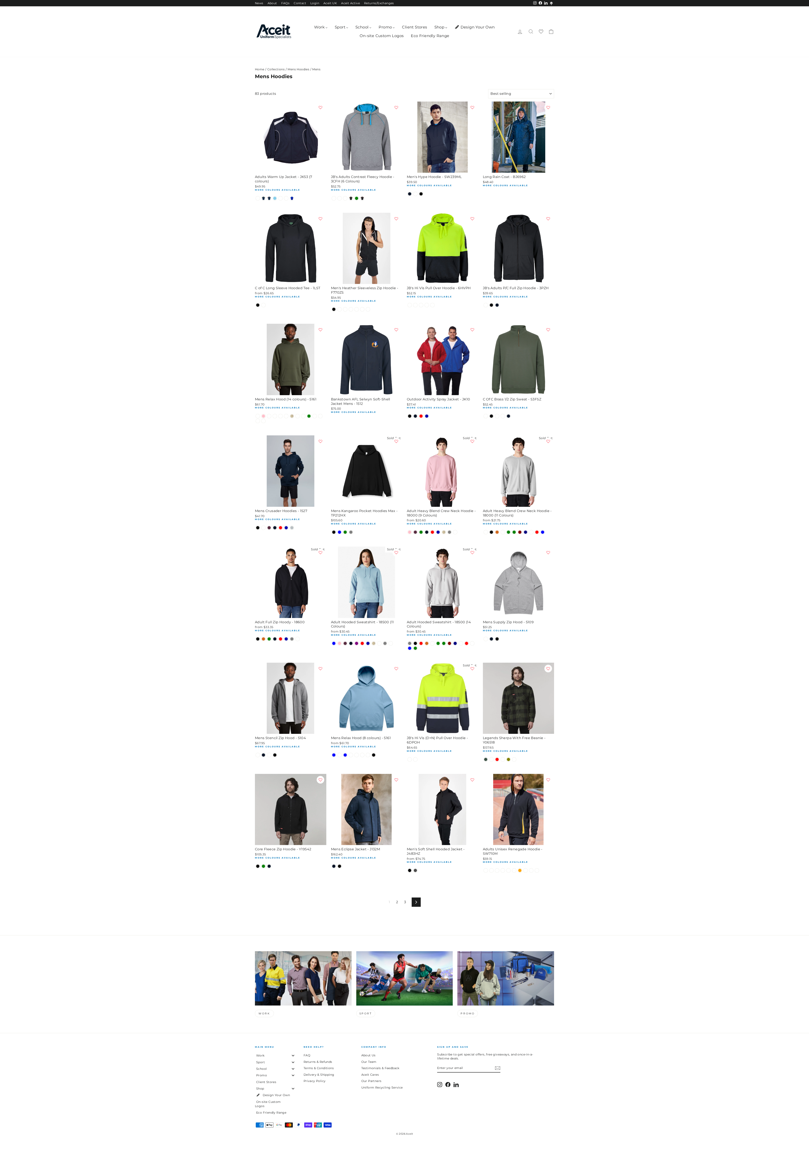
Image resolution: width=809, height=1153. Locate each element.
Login (314, 3)
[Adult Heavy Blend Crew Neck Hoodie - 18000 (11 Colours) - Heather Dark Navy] (526, 532)
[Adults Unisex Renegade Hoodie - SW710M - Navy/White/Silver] (497, 870)
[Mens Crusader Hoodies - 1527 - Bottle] (263, 528)
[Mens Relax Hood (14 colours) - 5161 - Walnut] (269, 416)
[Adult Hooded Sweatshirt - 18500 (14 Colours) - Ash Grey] (410, 643)
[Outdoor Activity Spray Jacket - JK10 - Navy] (415, 416)
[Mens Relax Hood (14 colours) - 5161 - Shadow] (281, 416)
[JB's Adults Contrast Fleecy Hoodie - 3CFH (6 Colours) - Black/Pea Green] (357, 198)
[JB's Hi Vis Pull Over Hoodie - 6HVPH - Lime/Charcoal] (415, 305)
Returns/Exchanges (379, 3)
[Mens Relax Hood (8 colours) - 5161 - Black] (374, 755)
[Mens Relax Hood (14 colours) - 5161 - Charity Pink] (263, 416)
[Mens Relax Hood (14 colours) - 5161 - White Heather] (258, 421)
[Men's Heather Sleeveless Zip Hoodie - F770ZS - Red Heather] (362, 309)
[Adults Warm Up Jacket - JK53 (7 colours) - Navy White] (281, 198)
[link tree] (551, 3)
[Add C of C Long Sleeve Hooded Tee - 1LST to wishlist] (320, 218)
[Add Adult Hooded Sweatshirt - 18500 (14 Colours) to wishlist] (472, 552)
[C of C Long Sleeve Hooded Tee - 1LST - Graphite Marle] (263, 305)
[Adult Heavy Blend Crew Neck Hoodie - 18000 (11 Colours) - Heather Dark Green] (514, 532)
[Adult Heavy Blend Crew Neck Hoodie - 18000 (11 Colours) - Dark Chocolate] (497, 532)
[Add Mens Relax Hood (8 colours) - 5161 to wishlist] (396, 668)
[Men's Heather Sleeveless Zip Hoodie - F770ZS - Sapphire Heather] (368, 309)
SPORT (365, 1013)
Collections (276, 69)
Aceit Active (350, 3)
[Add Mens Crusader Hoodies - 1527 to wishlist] (320, 441)
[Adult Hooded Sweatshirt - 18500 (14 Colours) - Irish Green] (415, 648)
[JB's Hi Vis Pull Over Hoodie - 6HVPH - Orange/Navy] (432, 305)
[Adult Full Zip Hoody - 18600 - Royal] (286, 639)
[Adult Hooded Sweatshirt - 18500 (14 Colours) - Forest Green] (438, 643)
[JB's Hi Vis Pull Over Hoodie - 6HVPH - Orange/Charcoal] (427, 305)
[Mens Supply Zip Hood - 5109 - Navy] (491, 639)
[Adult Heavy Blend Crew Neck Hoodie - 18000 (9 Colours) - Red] (432, 532)
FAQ (307, 1055)
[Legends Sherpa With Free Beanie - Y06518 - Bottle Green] (486, 759)
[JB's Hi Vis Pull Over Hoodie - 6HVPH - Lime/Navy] (421, 305)
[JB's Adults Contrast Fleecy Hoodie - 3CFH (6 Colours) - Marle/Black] (340, 198)
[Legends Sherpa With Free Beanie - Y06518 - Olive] (508, 759)
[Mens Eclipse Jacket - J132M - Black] (340, 866)
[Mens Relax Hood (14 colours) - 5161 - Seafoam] (320, 416)
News (259, 3)
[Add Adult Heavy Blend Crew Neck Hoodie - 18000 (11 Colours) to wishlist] (548, 441)
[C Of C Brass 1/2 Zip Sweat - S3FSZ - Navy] (508, 416)
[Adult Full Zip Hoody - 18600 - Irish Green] (269, 639)
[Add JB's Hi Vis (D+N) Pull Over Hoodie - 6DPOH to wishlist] (472, 668)
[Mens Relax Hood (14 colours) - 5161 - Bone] (263, 421)
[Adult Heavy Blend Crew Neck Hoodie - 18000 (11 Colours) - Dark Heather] (503, 532)
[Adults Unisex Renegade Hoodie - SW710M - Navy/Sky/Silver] (531, 870)
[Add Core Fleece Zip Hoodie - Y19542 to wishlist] (320, 780)
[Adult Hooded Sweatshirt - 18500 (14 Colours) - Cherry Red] (421, 643)
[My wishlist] (541, 31)
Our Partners (371, 1081)
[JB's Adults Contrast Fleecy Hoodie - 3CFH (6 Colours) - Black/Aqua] (345, 198)
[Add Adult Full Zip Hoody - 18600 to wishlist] (320, 552)
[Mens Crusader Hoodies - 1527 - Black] (258, 528)
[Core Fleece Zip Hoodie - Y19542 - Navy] (269, 866)
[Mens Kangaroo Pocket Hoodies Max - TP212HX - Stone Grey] (351, 532)
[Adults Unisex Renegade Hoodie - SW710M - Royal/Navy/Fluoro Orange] (520, 870)
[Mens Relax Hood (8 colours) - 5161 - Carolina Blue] (334, 755)
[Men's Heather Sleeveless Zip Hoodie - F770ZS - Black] (334, 309)
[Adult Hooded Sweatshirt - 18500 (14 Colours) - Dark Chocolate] (427, 643)
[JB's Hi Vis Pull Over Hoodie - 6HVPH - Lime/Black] (410, 305)
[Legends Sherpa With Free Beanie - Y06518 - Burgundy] (491, 759)
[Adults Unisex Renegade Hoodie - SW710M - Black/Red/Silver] (508, 870)
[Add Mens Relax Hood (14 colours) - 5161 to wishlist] (320, 329)
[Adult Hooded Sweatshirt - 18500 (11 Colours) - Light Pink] (340, 643)
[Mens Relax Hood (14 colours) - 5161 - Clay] (298, 416)
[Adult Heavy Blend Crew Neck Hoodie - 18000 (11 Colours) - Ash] (486, 532)
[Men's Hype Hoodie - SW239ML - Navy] (410, 194)
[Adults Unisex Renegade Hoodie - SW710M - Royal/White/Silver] (491, 870)
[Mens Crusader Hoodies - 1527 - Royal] (286, 528)
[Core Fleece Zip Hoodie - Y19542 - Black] (258, 866)
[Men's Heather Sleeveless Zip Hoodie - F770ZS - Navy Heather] (357, 309)
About (272, 3)
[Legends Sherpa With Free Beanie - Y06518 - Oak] (503, 759)
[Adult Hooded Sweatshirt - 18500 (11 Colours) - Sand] (374, 643)
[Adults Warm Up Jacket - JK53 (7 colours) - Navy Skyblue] (275, 198)
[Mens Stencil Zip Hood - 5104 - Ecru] (258, 755)
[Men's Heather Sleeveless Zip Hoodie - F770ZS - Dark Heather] (340, 309)
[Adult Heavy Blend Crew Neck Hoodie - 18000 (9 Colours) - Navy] (427, 532)
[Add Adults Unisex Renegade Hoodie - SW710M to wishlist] (548, 780)
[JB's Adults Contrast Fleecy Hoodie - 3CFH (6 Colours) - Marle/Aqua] (334, 198)
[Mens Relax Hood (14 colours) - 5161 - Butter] (286, 416)
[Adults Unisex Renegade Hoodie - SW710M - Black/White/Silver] (514, 870)
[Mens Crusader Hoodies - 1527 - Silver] (292, 528)
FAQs (285, 3)
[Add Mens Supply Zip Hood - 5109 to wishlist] (548, 552)
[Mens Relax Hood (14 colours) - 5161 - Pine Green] (309, 416)
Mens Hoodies (298, 69)
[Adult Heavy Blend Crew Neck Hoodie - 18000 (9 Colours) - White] (455, 532)
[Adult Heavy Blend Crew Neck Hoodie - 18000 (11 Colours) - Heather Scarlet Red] (537, 532)
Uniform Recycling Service (382, 1087)
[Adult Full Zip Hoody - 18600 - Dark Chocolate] (263, 639)
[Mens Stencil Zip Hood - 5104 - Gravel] (269, 755)
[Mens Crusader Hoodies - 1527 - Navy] (275, 528)
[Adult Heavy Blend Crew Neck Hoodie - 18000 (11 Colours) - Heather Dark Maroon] (520, 532)
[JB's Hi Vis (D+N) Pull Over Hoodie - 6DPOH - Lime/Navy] (410, 759)
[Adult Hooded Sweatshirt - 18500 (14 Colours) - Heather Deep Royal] (461, 643)
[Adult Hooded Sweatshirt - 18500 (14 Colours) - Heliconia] (472, 643)
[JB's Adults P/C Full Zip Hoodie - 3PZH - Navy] (497, 305)
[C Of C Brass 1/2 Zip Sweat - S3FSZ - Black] (491, 416)
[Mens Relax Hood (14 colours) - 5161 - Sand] (292, 416)
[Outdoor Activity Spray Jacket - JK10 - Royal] (427, 416)
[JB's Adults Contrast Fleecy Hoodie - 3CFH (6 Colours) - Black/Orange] (351, 198)
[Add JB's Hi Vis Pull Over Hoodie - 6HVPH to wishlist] (472, 218)
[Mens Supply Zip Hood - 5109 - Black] (497, 639)
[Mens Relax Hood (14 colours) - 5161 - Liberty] (275, 416)
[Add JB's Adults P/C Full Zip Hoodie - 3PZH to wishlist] (548, 218)
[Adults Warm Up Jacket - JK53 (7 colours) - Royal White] (292, 198)
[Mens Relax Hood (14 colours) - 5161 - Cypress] (303, 416)
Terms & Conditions (319, 1068)
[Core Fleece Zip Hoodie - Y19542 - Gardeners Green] (263, 866)
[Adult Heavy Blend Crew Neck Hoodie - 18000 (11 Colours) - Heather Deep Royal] (531, 532)
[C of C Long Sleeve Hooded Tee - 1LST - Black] (258, 305)
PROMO (468, 1013)
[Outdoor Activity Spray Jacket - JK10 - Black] (410, 416)
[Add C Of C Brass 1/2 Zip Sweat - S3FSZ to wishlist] (548, 329)
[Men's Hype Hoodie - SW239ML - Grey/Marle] (415, 194)
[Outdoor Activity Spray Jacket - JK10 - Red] (421, 416)
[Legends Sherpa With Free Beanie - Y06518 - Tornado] (514, 759)
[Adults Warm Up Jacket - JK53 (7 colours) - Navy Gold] (263, 198)
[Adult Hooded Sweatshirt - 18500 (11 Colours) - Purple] (357, 643)
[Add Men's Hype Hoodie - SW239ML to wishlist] (472, 107)
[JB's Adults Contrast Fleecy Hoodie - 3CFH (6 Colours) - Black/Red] (362, 198)
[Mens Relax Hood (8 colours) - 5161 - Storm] (351, 755)
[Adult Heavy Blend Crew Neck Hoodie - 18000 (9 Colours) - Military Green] (421, 532)
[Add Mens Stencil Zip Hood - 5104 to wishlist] (320, 668)
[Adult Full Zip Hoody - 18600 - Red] (281, 639)
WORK (264, 1013)
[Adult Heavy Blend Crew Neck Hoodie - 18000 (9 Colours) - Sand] (444, 532)
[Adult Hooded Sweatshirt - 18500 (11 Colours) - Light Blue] (334, 643)
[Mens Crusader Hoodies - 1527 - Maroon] (269, 528)
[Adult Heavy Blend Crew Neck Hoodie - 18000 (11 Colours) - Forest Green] (508, 532)
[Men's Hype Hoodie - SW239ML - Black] (421, 194)
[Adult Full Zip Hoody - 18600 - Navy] (275, 639)
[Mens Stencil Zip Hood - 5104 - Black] (275, 755)
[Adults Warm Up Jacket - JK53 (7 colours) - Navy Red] (269, 198)
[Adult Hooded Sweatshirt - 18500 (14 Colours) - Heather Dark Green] (444, 643)
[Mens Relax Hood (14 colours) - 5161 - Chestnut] (315, 416)
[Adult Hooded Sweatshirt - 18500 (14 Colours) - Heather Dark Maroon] (449, 643)
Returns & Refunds (318, 1061)
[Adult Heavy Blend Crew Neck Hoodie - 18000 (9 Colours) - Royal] (438, 532)
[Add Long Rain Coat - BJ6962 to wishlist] (548, 107)
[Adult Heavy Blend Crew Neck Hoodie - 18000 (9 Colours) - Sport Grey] (449, 532)
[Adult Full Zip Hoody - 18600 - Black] (258, 639)
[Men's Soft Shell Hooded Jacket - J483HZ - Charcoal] (415, 870)
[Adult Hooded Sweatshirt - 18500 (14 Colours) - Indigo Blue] (410, 648)
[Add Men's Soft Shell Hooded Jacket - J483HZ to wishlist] (472, 780)
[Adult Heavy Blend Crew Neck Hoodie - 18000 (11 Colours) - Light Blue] (543, 532)
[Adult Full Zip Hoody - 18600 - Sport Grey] (292, 639)
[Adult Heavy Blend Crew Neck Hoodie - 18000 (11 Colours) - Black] (491, 532)
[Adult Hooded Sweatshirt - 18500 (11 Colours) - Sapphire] (379, 643)
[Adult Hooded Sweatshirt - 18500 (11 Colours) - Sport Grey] (385, 643)
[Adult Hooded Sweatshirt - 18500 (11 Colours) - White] (391, 643)
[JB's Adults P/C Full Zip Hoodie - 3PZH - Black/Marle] (486, 305)
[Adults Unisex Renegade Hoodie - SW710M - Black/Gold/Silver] (526, 870)
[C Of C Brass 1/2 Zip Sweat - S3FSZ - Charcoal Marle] (497, 416)
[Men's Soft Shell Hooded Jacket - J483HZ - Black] (410, 870)
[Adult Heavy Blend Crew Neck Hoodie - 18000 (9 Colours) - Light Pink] (410, 532)
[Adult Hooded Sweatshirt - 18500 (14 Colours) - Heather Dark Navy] (455, 643)
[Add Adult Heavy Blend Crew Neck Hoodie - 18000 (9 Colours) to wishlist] (472, 441)
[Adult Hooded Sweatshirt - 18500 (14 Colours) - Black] (415, 643)
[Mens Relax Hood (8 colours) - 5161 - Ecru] (357, 755)
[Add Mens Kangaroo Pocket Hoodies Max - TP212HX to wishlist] (396, 441)
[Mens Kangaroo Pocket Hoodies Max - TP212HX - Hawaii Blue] (340, 532)
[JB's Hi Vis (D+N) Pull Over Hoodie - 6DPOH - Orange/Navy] (415, 759)
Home (259, 69)
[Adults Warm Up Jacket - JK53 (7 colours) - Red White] (286, 198)
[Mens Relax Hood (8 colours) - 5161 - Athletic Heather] (368, 755)
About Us (368, 1055)
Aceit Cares (370, 1074)
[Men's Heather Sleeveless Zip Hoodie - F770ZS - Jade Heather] (351, 309)
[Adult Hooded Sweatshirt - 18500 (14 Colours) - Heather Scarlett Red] (467, 643)
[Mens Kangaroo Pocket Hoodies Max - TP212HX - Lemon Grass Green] (345, 532)
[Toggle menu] (293, 1055)
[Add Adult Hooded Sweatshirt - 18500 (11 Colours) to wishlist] (396, 552)
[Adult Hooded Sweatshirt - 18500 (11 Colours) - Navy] (351, 643)
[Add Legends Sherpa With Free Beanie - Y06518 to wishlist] (548, 668)
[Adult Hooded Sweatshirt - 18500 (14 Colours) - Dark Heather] (432, 643)
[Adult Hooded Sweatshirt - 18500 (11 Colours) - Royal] (368, 643)
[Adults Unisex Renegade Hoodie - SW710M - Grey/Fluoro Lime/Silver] (537, 870)
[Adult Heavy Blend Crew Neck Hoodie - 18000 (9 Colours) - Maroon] (415, 532)
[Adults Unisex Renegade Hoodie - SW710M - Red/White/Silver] (486, 870)
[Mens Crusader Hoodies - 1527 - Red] (281, 528)
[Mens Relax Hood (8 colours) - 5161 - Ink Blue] (345, 755)
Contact (300, 3)
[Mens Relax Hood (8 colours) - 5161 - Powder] (340, 755)
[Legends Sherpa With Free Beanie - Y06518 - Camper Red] (497, 759)
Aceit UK (330, 3)
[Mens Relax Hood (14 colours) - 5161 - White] (258, 416)
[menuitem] (321, 27)
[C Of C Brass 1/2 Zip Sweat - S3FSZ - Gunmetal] (503, 416)
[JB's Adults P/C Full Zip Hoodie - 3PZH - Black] (491, 305)
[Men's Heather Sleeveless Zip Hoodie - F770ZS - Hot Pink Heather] (345, 309)
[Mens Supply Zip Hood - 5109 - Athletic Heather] (486, 639)
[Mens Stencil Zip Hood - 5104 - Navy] (263, 755)
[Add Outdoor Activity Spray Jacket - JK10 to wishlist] (472, 329)
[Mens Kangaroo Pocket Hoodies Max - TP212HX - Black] (334, 532)
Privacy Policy (315, 1081)
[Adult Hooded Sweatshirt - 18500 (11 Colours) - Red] (362, 643)
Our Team (368, 1061)
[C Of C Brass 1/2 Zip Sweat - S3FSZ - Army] (486, 416)
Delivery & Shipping (319, 1074)
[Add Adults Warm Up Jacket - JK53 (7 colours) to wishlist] (320, 107)
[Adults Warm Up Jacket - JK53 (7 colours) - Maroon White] (258, 198)
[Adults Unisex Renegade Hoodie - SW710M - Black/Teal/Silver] (503, 870)
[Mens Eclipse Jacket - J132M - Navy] (334, 866)
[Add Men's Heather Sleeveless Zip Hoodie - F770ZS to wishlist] (396, 218)
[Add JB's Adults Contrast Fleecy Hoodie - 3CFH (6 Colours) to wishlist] (396, 107)
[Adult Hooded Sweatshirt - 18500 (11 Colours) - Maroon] (345, 643)
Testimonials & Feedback (380, 1068)
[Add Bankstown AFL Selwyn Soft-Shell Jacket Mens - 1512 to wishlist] (396, 329)
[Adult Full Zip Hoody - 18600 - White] (298, 639)
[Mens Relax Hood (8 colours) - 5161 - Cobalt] (362, 755)
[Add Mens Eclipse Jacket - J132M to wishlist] (396, 780)
